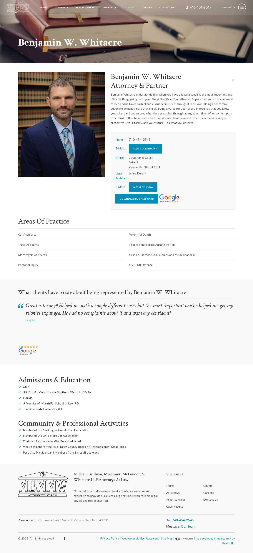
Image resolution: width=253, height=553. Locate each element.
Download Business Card (137, 198)
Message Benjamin (145, 148)
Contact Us (166, 7)
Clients (129, 7)
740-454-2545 (200, 7)
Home (43, 7)
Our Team (188, 526)
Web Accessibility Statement (140, 538)
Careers (147, 7)
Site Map (167, 538)
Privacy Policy (109, 538)
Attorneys (61, 7)
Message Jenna (143, 187)
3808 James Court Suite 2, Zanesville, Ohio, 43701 (71, 520)
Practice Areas (85, 7)
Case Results (110, 7)
